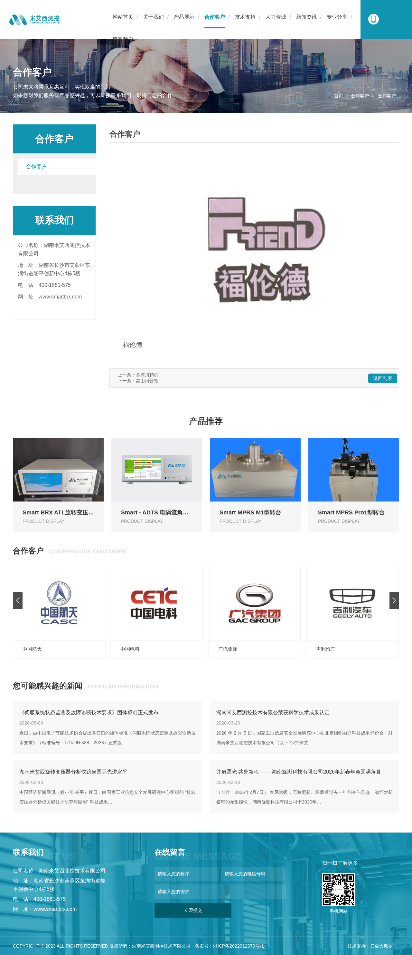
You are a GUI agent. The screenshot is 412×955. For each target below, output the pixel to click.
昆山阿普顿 (147, 380)
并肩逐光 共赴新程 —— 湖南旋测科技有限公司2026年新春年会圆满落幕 (298, 772)
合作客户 (360, 95)
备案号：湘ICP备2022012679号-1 (229, 946)
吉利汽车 (325, 649)
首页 (338, 95)
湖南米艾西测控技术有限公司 (161, 946)
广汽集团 (228, 649)
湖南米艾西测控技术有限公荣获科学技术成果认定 (273, 712)
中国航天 (32, 649)
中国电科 (130, 649)
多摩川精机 (147, 374)
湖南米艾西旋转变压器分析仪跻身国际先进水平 (73, 772)
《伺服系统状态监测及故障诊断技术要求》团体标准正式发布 (88, 712)
